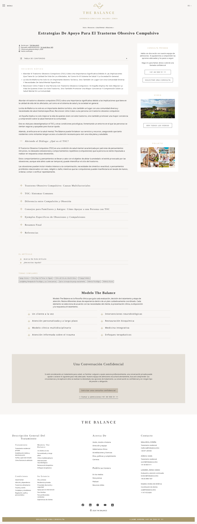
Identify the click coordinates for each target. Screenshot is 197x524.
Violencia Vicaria (108, 281)
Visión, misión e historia (102, 442)
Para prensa (97, 478)
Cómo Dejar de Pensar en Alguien (42, 278)
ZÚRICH (115, 19)
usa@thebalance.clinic (148, 490)
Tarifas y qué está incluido (23, 458)
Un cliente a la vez (43, 451)
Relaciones (109, 28)
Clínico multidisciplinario (45, 458)
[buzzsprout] (112, 505)
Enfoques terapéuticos (44, 468)
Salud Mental (100, 28)
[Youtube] (105, 505)
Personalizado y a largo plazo (44, 454)
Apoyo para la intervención (45, 490)
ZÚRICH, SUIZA (146, 456)
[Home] (98, 7)
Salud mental (19, 480)
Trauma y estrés (20, 488)
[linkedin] (90, 505)
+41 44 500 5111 (146, 465)
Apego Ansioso (24, 278)
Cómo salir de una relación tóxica (65, 278)
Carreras (96, 459)
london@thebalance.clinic (149, 476)
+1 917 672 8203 (146, 492)
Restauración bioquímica (45, 465)
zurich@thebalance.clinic (149, 462)
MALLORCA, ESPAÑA (148, 442)
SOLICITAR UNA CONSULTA (158, 80)
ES (189, 6)
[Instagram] (98, 505)
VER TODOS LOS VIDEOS (157, 125)
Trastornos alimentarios (22, 485)
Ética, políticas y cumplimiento (104, 456)
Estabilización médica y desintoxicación (22, 454)
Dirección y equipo (100, 446)
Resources (91, 28)
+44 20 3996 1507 (146, 479)
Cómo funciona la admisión (23, 460)
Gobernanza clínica (100, 449)
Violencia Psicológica (93, 281)
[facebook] (83, 505)
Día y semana (41, 480)
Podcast (95, 481)
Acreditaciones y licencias (102, 452)
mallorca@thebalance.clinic (150, 448)
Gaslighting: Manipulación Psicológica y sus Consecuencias (38, 281)
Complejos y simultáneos (23, 490)
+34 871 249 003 (146, 451)
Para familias (41, 492)
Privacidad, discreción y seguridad (44, 486)
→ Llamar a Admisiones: (98, 397)
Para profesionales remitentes (43, 496)
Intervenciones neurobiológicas (42, 462)
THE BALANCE (34, 45)
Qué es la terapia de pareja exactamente (72, 281)
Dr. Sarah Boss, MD (47, 47)
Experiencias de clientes (45, 500)
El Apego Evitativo (84, 278)
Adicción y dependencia (22, 482)
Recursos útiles (98, 485)
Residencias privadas (44, 482)
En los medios (98, 474)
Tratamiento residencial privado (22, 449)
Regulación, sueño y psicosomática (21, 494)
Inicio (84, 28)
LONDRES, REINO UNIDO (150, 470)
